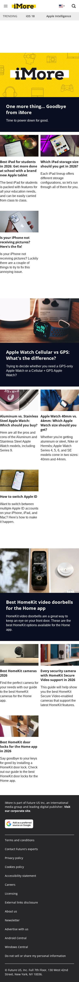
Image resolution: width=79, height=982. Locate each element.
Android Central (16, 938)
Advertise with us (16, 929)
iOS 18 (30, 16)
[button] (74, 6)
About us (11, 911)
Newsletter (12, 920)
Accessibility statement (20, 876)
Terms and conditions (19, 840)
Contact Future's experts (21, 849)
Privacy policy (14, 858)
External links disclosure (21, 902)
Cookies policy (14, 867)
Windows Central (16, 947)
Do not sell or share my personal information (35, 956)
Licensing (11, 893)
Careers (10, 885)
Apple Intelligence (58, 16)
